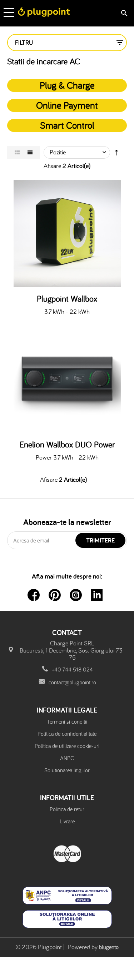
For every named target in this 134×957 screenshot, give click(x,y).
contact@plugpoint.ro (72, 682)
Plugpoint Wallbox (67, 299)
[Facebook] (33, 595)
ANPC (67, 758)
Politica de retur (67, 809)
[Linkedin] (97, 595)
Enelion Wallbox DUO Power (67, 445)
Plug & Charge (67, 85)
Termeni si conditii (67, 721)
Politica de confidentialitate (67, 733)
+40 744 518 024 (72, 669)
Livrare (67, 821)
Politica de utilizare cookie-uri (67, 745)
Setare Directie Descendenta (116, 154)
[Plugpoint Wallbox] (67, 233)
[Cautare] (124, 13)
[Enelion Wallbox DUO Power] (67, 379)
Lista (30, 152)
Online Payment (67, 105)
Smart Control (67, 125)
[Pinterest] (55, 595)
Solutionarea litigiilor (67, 770)
